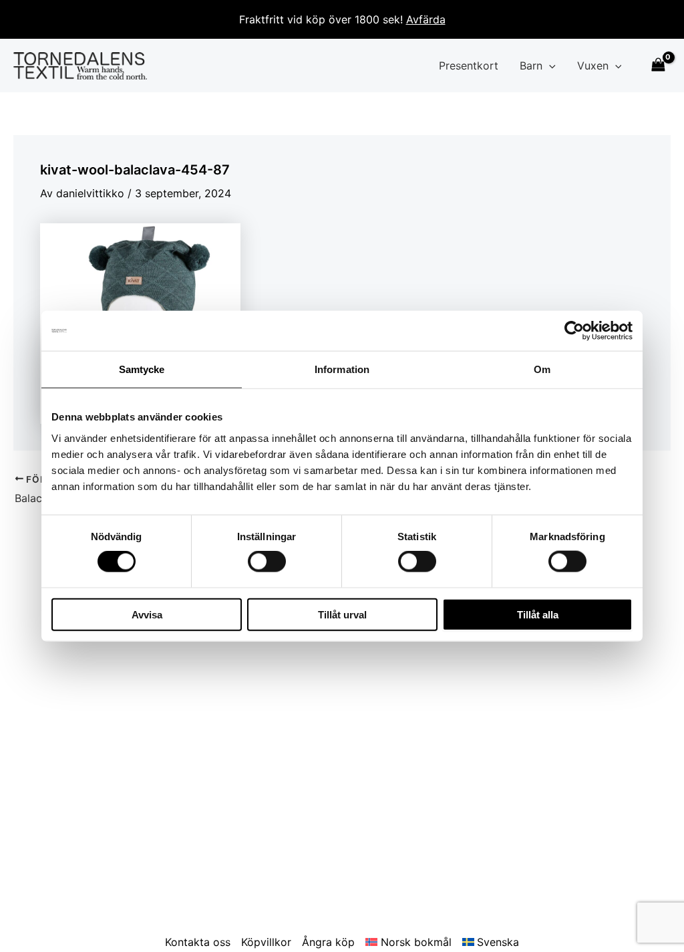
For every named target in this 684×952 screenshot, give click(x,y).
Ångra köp (328, 942)
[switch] (267, 561)
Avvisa (147, 614)
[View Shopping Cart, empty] (658, 65)
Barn (531, 65)
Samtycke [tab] (142, 369)
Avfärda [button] (426, 19)
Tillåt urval (342, 614)
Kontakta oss (197, 942)
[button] (549, 65)
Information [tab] (342, 369)
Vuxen (593, 65)
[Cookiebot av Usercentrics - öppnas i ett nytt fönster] (574, 331)
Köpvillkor (266, 942)
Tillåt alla (537, 614)
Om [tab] (542, 369)
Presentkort (468, 65)
